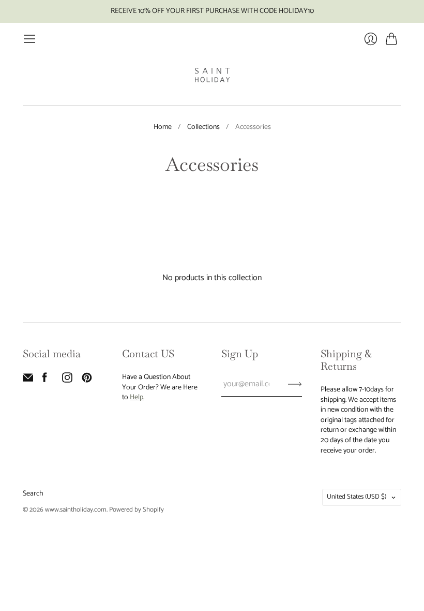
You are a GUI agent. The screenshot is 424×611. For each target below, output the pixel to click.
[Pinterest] (87, 380)
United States (356, 496)
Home (163, 127)
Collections (203, 127)
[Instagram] (67, 380)
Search (33, 494)
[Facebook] (44, 380)
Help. (137, 397)
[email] (28, 380)
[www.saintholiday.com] (212, 75)
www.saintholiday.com (76, 509)
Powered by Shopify (136, 509)
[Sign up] (295, 384)
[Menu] (29, 39)
